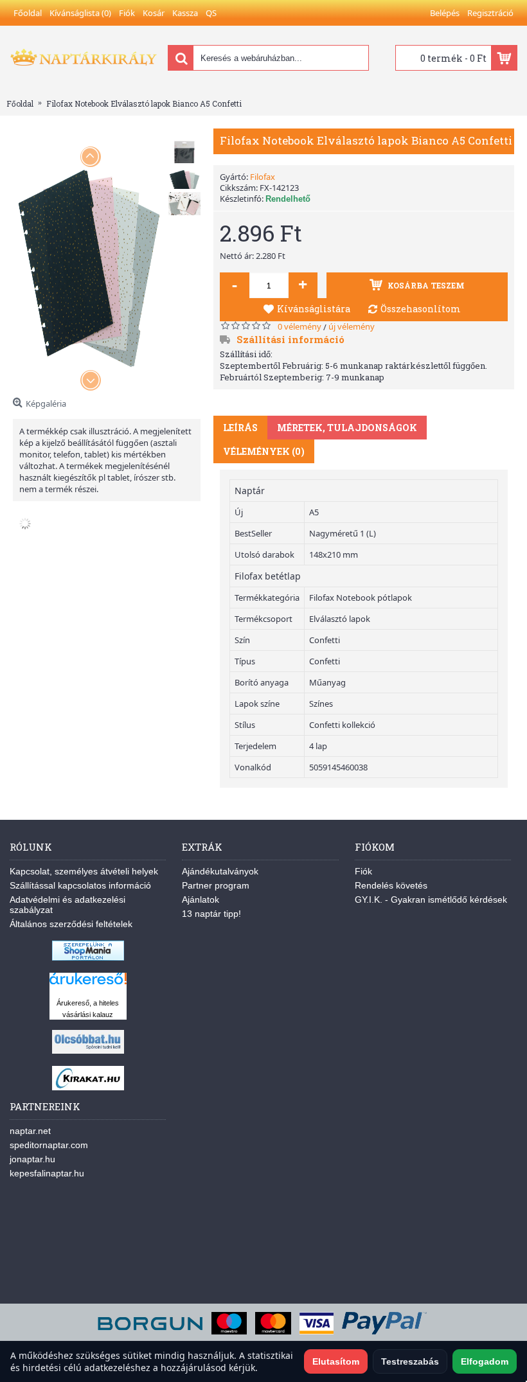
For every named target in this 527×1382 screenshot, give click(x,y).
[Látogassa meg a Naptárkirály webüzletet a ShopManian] (88, 957)
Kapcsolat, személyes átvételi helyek (84, 871)
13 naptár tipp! (211, 913)
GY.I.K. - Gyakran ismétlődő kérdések (431, 899)
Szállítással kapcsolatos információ (80, 885)
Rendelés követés (391, 885)
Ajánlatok (200, 899)
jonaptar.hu (32, 1159)
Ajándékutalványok (220, 871)
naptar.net (30, 1131)
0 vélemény (299, 326)
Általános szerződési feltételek (71, 924)
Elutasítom (335, 1361)
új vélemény (351, 326)
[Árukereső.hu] (88, 985)
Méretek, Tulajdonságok (347, 427)
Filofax (262, 176)
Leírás (240, 427)
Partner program (215, 885)
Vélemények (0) (264, 451)
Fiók (363, 871)
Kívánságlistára (313, 309)
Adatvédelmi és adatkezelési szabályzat (67, 904)
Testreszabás (410, 1361)
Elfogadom (484, 1361)
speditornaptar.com (49, 1145)
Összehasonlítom (420, 309)
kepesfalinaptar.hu (47, 1173)
